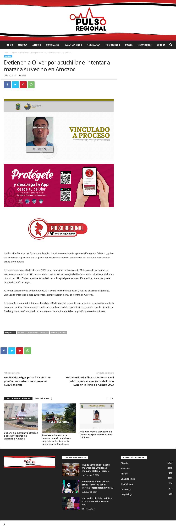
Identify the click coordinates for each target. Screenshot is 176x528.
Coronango (52, 45)
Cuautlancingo (73, 45)
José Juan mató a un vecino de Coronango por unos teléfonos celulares (96, 434)
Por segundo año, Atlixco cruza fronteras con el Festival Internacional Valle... (97, 484)
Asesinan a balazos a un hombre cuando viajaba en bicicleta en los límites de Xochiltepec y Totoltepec (56, 439)
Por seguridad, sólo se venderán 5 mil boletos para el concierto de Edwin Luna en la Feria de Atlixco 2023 (89, 381)
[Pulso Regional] (88, 20)
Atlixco (36, 45)
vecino (63, 333)
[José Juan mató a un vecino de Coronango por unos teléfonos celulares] (97, 416)
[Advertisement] (59, 322)
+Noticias (125, 468)
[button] (170, 45)
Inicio (10, 45)
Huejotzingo (113, 45)
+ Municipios (145, 45)
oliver (54, 333)
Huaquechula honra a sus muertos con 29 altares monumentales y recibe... (96, 467)
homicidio (33, 333)
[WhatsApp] (31, 84)
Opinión (161, 45)
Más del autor (42, 398)
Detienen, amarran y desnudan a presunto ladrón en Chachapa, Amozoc (21, 435)
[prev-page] (108, 398)
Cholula (22, 45)
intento (44, 333)
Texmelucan (93, 45)
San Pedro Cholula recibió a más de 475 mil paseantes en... (97, 501)
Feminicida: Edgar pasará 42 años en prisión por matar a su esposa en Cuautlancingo (27, 381)
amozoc (21, 333)
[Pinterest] (23, 84)
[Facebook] (7, 84)
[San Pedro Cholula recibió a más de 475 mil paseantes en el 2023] (70, 503)
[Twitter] (15, 84)
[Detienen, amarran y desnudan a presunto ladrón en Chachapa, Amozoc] (21, 416)
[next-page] (112, 398)
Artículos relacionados (18, 398)
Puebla (129, 45)
